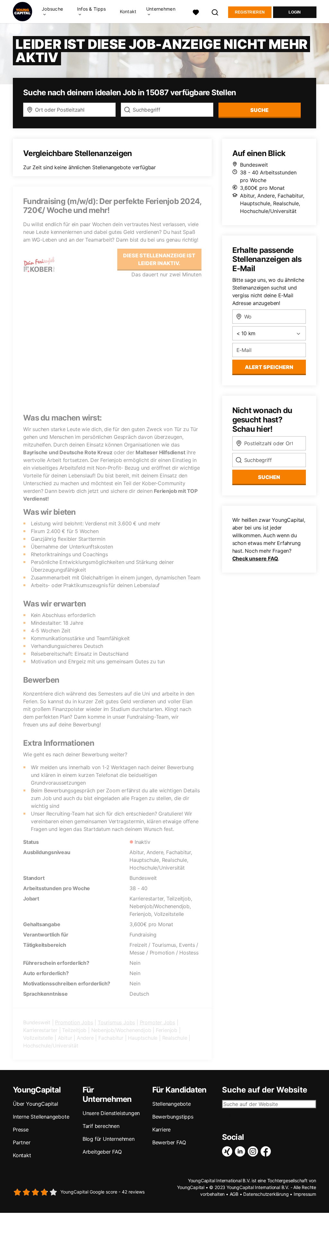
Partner (22, 1142)
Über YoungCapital (35, 1104)
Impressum (305, 1194)
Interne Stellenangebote (41, 1116)
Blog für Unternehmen (109, 1139)
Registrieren (250, 12)
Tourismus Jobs (116, 1022)
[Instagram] (254, 1151)
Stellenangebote (171, 1104)
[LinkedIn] (241, 1151)
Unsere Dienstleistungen (111, 1113)
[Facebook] (267, 1151)
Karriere (161, 1129)
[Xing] (228, 1151)
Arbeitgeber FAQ (102, 1151)
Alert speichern (269, 367)
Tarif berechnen (101, 1126)
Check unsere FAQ (255, 558)
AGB (234, 1194)
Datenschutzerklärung (266, 1194)
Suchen (269, 477)
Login (295, 12)
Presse (21, 1129)
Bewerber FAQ (169, 1142)
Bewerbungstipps (172, 1116)
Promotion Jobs (74, 1022)
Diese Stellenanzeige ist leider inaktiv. (159, 259)
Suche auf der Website (264, 1089)
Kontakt (128, 11)
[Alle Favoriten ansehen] (196, 12)
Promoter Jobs (157, 1022)
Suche (259, 110)
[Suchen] (215, 12)
